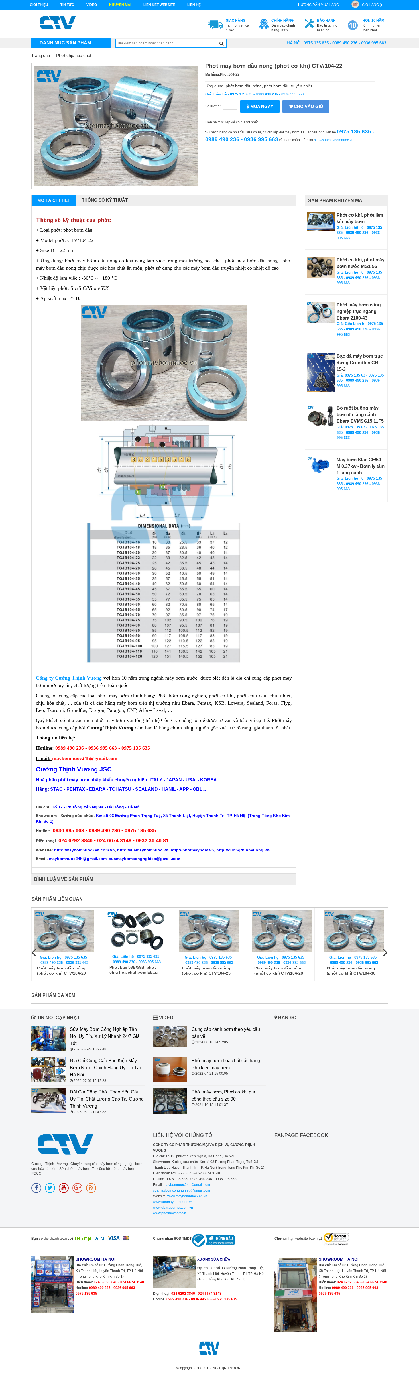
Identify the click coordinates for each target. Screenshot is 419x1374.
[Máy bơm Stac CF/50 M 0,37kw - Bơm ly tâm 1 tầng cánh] (321, 466)
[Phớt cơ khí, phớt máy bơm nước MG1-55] (321, 267)
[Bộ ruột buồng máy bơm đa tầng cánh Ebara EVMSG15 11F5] (321, 415)
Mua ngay (261, 106)
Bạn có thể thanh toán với (52, 1239)
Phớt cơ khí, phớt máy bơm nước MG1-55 (361, 263)
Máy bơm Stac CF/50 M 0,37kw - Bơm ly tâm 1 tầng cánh (361, 466)
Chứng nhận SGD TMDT (172, 1239)
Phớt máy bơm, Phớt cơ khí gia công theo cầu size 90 (223, 1095)
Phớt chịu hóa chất (73, 55)
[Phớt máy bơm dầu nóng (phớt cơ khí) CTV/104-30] (354, 931)
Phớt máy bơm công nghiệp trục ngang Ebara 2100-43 (359, 311)
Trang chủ (40, 55)
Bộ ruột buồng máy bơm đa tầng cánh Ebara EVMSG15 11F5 (360, 415)
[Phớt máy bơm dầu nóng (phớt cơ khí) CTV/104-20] (64, 931)
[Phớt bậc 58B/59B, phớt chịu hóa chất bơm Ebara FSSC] (137, 931)
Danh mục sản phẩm (65, 42)
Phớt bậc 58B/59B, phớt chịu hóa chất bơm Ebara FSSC (133, 970)
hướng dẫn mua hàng (318, 5)
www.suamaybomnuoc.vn (173, 1202)
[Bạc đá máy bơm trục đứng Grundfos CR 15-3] (321, 372)
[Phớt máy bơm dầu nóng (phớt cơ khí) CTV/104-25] (209, 931)
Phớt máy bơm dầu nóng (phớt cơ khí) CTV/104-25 (206, 970)
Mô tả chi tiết (53, 200)
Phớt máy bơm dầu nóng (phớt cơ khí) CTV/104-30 (351, 970)
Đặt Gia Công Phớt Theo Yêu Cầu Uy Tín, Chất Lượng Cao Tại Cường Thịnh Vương (107, 1099)
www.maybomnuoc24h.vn (186, 1196)
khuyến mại (120, 5)
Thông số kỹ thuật (105, 200)
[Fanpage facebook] (36, 1188)
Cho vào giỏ (308, 106)
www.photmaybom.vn (169, 1213)
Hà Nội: (295, 42)
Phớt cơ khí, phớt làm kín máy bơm (360, 218)
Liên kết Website (159, 5)
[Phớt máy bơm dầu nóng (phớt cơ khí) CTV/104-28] (282, 931)
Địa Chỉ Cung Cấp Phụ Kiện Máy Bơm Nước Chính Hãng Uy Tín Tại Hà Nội (105, 1067)
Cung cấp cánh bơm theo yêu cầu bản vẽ (226, 1033)
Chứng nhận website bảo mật (298, 1239)
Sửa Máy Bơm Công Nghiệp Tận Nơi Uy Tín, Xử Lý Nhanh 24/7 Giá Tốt (105, 1036)
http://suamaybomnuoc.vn (333, 140)
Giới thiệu (39, 5)
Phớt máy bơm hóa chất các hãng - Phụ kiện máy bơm (227, 1064)
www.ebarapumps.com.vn (173, 1208)
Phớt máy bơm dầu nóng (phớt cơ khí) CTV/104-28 (278, 970)
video (91, 5)
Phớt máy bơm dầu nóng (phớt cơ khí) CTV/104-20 (61, 970)
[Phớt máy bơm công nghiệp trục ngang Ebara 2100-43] (321, 312)
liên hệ (194, 5)
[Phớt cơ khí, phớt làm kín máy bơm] (321, 221)
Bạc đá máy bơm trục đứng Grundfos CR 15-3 (360, 363)
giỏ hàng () (372, 5)
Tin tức (67, 5)
